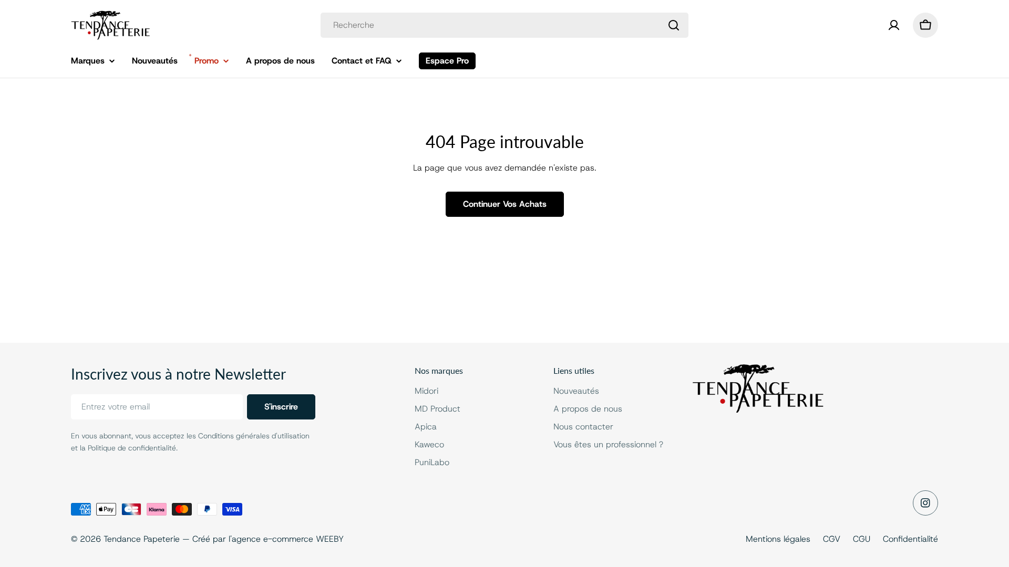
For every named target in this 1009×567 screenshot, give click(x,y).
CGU (861, 538)
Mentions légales (778, 538)
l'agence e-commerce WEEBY (286, 538)
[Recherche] (673, 25)
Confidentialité (910, 538)
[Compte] (894, 25)
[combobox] (504, 25)
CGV (831, 538)
